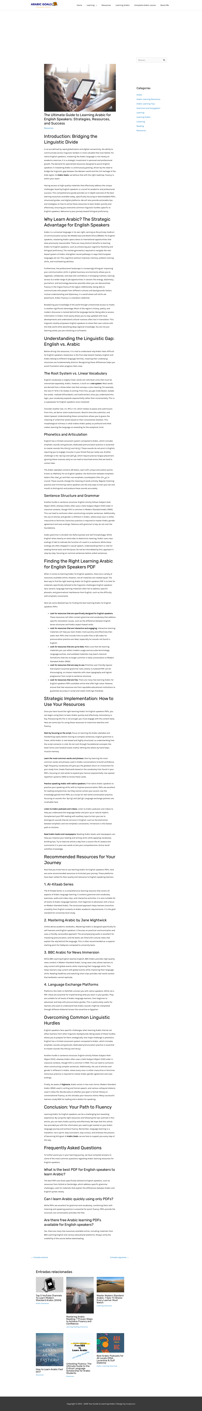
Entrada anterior (39, 1257)
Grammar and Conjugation (148, 108)
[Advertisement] (101, 28)
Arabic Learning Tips (146, 104)
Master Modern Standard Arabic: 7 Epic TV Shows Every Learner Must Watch (110, 1299)
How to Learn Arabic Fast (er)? (49, 1370)
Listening (100, 1306)
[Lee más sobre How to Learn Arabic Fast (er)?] (49, 1349)
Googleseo (130, 1404)
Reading (76, 1327)
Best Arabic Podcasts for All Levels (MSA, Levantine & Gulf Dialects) (110, 1359)
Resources (48, 128)
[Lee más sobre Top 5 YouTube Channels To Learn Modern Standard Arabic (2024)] (49, 1284)
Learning (69, 1327)
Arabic (38, 1303)
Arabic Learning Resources (148, 99)
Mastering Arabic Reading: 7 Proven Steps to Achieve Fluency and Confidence (79, 1320)
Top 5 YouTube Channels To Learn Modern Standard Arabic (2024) (49, 1298)
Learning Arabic (144, 117)
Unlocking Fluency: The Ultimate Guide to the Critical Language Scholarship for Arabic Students (78, 1368)
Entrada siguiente (119, 1257)
